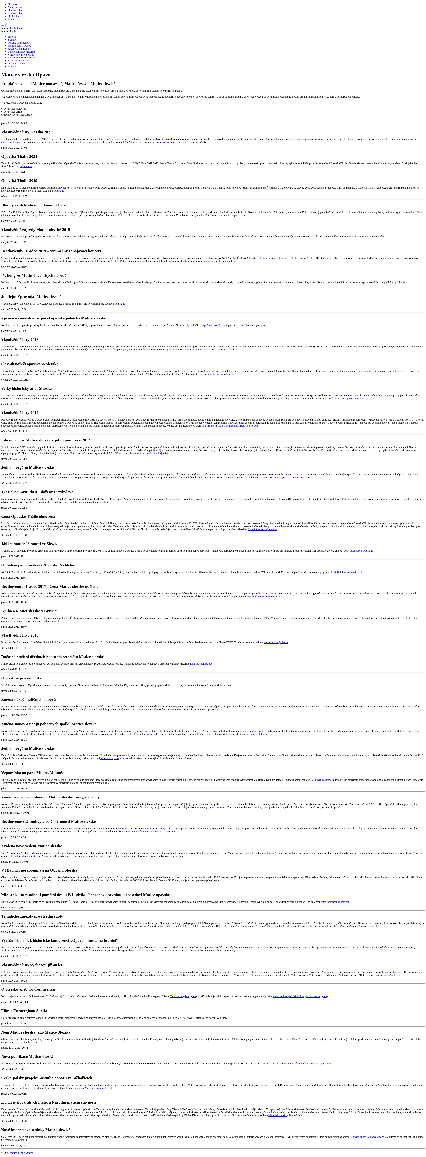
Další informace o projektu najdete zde (348, 398)
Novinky (12, 4)
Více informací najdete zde (262, 529)
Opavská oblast (16, 10)
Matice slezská (15, 7)
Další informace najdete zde (358, 550)
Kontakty (13, 19)
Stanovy (12, 39)
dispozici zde (151, 734)
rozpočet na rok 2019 (212, 325)
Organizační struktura (19, 42)
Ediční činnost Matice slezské (23, 57)
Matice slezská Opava (21, 1152)
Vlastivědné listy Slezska (21, 54)
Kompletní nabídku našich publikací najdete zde (149, 831)
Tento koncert (263, 258)
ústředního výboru (109, 758)
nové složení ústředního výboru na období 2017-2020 (283, 477)
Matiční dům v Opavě (19, 45)
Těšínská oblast (16, 13)
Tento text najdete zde (184, 996)
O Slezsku (13, 16)
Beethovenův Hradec (19, 60)
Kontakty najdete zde (201, 663)
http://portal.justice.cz (261, 734)
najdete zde (26, 166)
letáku (381, 236)
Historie (12, 36)
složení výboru (243, 325)
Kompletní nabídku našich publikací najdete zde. (305, 1063)
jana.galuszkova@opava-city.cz (367, 1136)
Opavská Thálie (16, 63)
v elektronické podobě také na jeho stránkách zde (301, 996)
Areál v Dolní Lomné (19, 48)
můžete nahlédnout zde (13, 142)
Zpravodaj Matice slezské (21, 51)
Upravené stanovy (105, 731)
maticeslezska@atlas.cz (168, 142)
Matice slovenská (277, 1115)
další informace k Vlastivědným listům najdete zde (231, 425)
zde (62, 190)
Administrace (15, 66)
